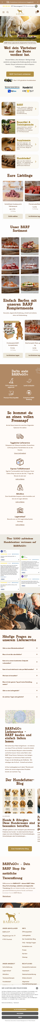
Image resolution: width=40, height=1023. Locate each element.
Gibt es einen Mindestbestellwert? (13, 648)
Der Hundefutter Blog (29, 939)
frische (15, 893)
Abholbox (6, 974)
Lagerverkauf (7, 970)
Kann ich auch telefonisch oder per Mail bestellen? (18, 669)
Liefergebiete (26, 935)
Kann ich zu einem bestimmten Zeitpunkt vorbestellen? (15, 662)
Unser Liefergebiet (20, 453)
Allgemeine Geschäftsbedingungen (29, 983)
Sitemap (24, 957)
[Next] (38, 2)
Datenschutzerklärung (29, 974)
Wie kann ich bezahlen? (10, 675)
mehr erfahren (20, 479)
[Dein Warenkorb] (36, 12)
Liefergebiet (14, 767)
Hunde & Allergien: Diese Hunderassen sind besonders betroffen (19, 822)
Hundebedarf (7, 981)
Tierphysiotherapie (8, 978)
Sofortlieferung (7, 967)
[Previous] (2, 2)
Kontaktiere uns (27, 946)
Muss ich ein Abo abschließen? (12, 654)
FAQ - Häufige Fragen (29, 942)
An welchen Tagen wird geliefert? (13, 697)
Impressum (25, 970)
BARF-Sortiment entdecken (20, 74)
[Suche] (8, 12)
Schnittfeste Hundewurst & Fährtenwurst (13, 205)
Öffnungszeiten (27, 932)
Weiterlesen (7, 896)
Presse (24, 950)
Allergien (6, 816)
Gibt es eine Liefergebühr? (11, 690)
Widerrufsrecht (27, 978)
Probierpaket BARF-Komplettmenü (13, 344)
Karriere (24, 953)
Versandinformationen (29, 967)
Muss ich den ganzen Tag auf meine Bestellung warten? (17, 683)
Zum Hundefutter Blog (20, 849)
